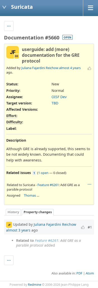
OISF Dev (59, 96)
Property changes (38, 212)
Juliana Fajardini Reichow (39, 68)
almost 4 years (70, 68)
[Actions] (89, 184)
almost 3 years (18, 230)
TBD (55, 103)
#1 (90, 227)
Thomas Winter (35, 195)
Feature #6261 (48, 185)
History (13, 212)
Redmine (34, 284)
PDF (79, 273)
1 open (43, 172)
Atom (90, 273)
